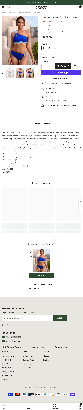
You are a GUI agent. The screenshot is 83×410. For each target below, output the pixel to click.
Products (12, 12)
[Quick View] (31, 257)
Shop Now (53, 2)
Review (46, 123)
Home (4, 12)
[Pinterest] (2, 324)
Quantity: (45, 61)
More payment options (61, 78)
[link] (14, 227)
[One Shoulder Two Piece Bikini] (41, 260)
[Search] (9, 7)
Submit (60, 318)
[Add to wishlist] (75, 66)
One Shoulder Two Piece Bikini (40, 284)
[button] (2, 72)
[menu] (3, 7)
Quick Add (41, 275)
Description (35, 123)
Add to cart (63, 66)
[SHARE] (79, 66)
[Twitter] (7, 324)
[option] (20, 40)
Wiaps (51, 26)
